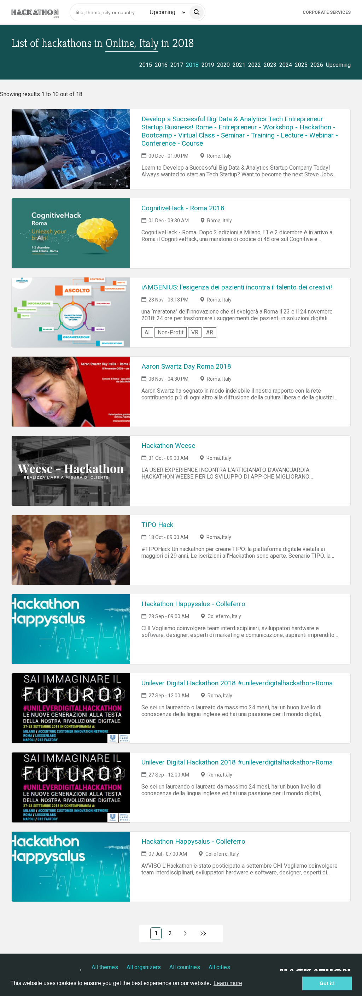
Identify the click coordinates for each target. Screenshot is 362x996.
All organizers (144, 967)
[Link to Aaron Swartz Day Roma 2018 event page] (71, 392)
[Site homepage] (35, 12)
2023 (270, 64)
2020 (223, 64)
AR (209, 332)
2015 (145, 64)
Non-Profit (170, 332)
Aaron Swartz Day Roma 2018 (186, 366)
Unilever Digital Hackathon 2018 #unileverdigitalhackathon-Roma (237, 683)
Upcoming (338, 64)
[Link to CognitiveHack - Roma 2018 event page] (71, 233)
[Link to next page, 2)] (185, 933)
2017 (176, 64)
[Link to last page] (203, 933)
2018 (192, 64)
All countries (184, 967)
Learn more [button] (228, 983)
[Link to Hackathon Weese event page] (71, 471)
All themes (105, 967)
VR (194, 332)
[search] (196, 12)
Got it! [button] (327, 983)
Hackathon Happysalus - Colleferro (193, 604)
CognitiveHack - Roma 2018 (182, 208)
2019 (208, 64)
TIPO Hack (157, 525)
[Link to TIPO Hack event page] (71, 550)
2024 (285, 64)
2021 (239, 64)
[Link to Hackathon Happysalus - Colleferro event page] (71, 629)
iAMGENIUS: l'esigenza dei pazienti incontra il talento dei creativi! (236, 287)
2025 (301, 64)
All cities (219, 967)
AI (147, 332)
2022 (254, 64)
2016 (161, 64)
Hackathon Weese (168, 445)
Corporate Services (327, 12)
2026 (316, 64)
